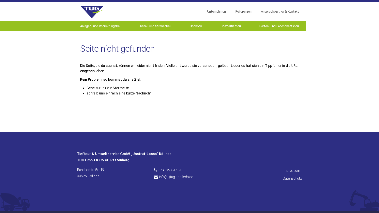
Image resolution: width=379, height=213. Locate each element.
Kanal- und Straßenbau (155, 26)
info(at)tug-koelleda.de (176, 177)
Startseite (121, 88)
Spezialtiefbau (231, 26)
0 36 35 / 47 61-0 (172, 170)
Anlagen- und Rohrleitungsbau (100, 26)
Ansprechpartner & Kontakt (280, 11)
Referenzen (243, 11)
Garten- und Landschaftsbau (279, 26)
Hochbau (196, 26)
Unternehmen (216, 11)
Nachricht (143, 93)
